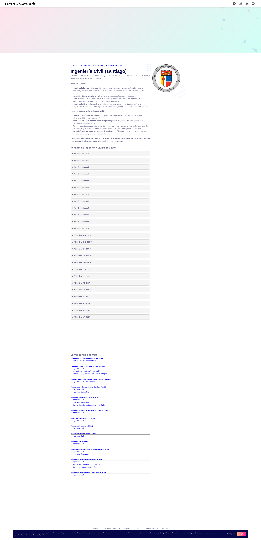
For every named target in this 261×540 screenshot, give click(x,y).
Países (95, 529)
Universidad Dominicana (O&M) (82, 426)
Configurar (231, 534)
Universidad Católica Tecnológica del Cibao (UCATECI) (89, 410)
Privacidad (150, 529)
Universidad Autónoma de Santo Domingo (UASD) (88, 387)
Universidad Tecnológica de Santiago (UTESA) (86, 460)
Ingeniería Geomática (81, 392)
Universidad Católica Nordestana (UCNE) (85, 397)
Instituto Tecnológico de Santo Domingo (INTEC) (88, 366)
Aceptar (241, 534)
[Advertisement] (130, 29)
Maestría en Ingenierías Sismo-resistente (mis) (90, 374)
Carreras (126, 529)
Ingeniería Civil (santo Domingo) (85, 381)
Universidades (110, 529)
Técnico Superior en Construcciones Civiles (89, 405)
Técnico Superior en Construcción (85, 361)
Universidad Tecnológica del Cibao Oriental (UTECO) (89, 473)
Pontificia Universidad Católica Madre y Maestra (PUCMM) (97, 65)
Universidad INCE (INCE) (79, 441)
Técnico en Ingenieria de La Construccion (88, 464)
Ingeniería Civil (78, 368)
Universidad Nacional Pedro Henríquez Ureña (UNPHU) (90, 449)
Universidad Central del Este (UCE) (83, 418)
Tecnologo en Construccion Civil (85, 467)
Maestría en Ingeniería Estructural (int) (87, 371)
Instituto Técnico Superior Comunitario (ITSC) (87, 358)
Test (137, 529)
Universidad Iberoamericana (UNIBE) (83, 434)
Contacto (164, 529)
